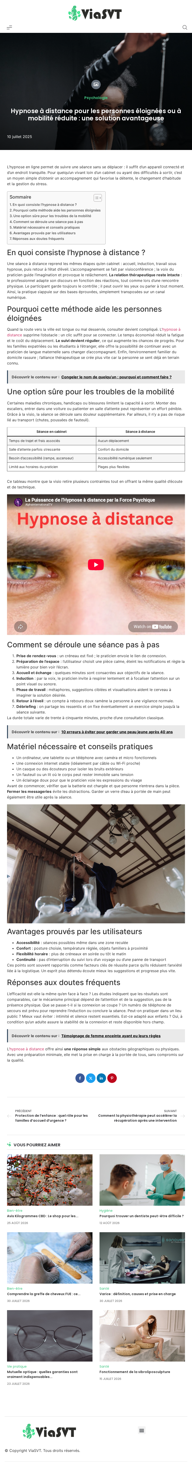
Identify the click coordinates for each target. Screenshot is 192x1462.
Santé (104, 1288)
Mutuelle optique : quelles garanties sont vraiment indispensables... (42, 1374)
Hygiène (106, 1210)
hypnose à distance (27, 1049)
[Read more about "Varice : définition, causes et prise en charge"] (142, 1258)
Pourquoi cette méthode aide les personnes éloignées (57, 210)
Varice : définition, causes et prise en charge (138, 1294)
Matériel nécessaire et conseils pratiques (46, 227)
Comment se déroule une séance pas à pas (48, 222)
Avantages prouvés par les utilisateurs (44, 233)
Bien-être (14, 1210)
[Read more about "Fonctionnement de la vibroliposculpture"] (142, 1336)
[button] (142, 1430)
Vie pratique (17, 1366)
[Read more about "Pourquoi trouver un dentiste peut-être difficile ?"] (142, 1180)
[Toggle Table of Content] (95, 198)
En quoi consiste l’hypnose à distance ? (45, 205)
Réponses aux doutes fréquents (38, 239)
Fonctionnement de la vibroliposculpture (135, 1372)
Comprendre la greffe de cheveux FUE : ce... (44, 1294)
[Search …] (185, 27)
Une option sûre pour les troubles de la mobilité (52, 216)
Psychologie (96, 97)
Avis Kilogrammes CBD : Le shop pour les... (42, 1216)
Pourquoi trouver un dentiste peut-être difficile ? (142, 1216)
